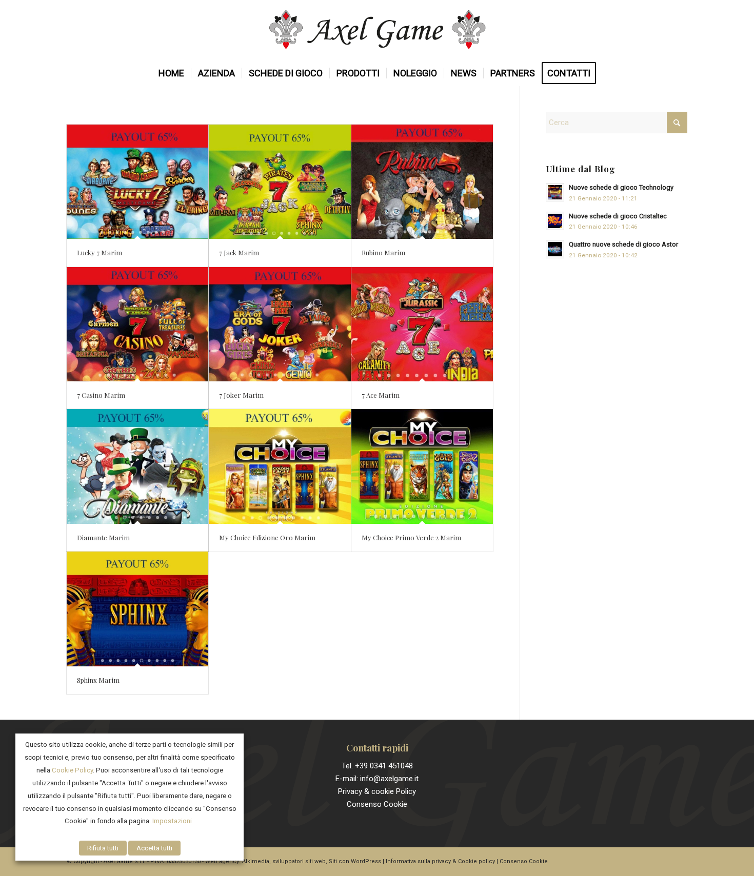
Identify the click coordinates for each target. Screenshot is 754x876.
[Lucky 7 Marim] (137, 182)
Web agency (222, 861)
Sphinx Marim (98, 680)
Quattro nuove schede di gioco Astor (623, 244)
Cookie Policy (72, 770)
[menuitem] (171, 73)
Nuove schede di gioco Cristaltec (618, 216)
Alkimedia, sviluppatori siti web (284, 861)
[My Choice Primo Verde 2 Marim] (422, 466)
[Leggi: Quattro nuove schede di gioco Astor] (555, 249)
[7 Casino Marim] (137, 324)
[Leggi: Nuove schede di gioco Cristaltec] (555, 221)
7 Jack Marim (239, 252)
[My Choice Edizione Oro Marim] (279, 466)
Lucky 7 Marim (99, 252)
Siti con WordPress (355, 861)
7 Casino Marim (101, 395)
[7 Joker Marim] (279, 324)
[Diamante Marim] (137, 466)
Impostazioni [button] (172, 821)
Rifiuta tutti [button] (102, 848)
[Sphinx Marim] (137, 609)
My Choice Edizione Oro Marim (267, 537)
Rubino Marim (383, 252)
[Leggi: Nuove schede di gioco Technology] (555, 192)
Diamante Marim (103, 537)
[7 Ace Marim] (422, 324)
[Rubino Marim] (422, 182)
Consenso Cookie (377, 804)
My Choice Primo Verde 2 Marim (411, 537)
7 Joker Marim (241, 395)
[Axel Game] (377, 30)
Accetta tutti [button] (154, 848)
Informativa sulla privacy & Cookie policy (440, 861)
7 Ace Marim (381, 395)
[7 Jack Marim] (279, 182)
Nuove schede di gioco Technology (621, 187)
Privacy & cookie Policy (377, 791)
